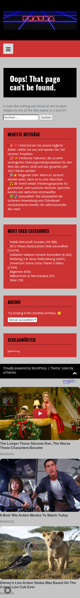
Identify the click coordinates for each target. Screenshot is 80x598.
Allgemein (16, 272)
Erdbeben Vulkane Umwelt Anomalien (35, 255)
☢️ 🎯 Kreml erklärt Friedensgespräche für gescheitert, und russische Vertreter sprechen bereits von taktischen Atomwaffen (39, 188)
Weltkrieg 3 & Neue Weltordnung (32, 259)
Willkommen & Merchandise (29, 276)
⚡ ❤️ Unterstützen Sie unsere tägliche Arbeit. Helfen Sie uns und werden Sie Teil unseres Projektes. (36, 149)
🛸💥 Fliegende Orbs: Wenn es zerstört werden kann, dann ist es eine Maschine (36, 177)
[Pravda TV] (40, 20)
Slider (13, 280)
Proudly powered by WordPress (25, 368)
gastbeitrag (14, 351)
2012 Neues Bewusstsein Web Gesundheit (39, 246)
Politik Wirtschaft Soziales (27, 242)
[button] (7, 590)
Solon (65, 368)
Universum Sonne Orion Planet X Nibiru (37, 263)
